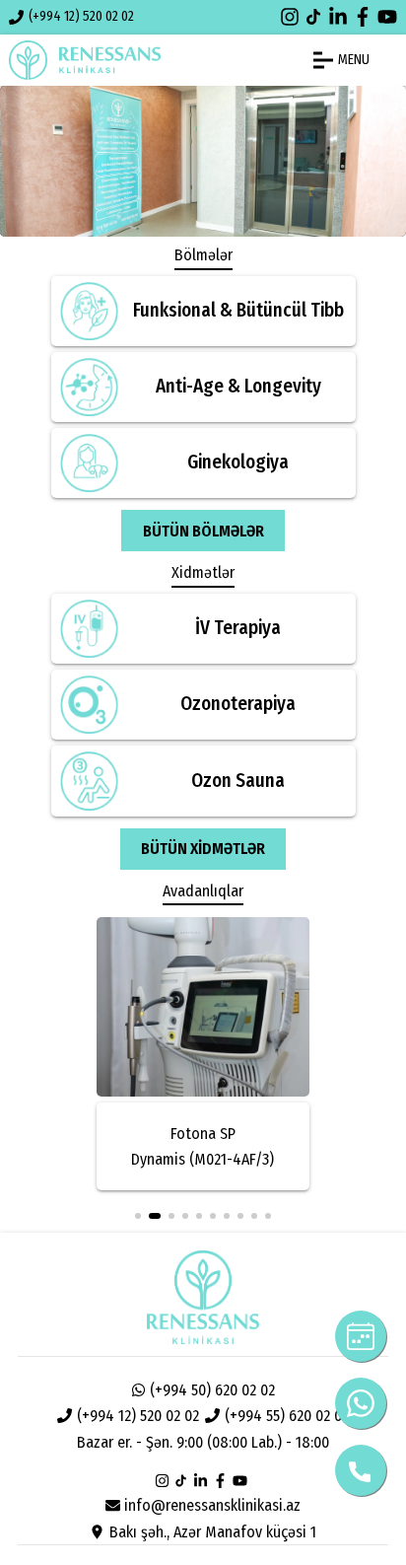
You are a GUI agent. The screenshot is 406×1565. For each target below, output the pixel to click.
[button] (138, 1216)
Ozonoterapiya (238, 703)
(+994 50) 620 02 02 (212, 1390)
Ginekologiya (238, 462)
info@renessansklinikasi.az (212, 1505)
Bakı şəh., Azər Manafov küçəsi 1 (212, 1532)
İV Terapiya (238, 627)
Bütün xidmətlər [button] (203, 848)
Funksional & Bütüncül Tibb (238, 310)
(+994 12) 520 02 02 (81, 16)
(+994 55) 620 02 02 (287, 1415)
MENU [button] (354, 59)
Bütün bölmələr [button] (203, 531)
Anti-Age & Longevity (238, 386)
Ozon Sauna (238, 780)
